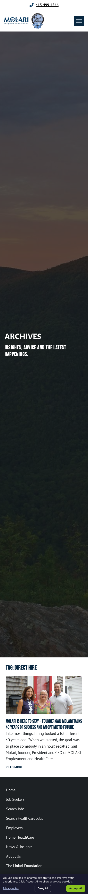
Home (11, 790)
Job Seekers (15, 799)
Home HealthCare (20, 837)
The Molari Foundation (24, 865)
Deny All (43, 888)
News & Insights (19, 846)
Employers (14, 827)
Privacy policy (11, 888)
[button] (79, 21)
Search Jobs (15, 808)
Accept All (75, 888)
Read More (14, 767)
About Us (13, 856)
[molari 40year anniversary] (44, 695)
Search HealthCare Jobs (24, 818)
